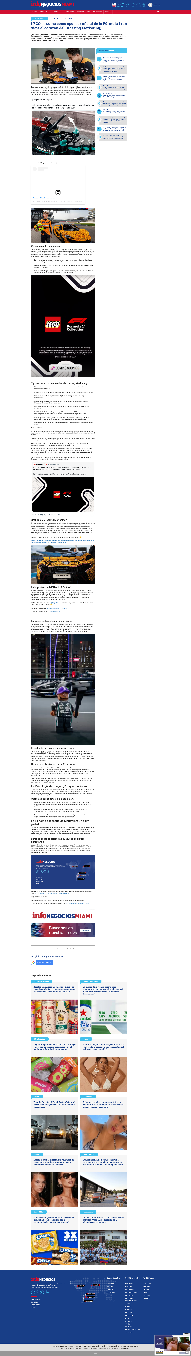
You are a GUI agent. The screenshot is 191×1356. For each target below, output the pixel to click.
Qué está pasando (39, 19)
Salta (127, 1318)
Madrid (146, 1289)
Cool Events (88, 1097)
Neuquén (128, 1312)
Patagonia (129, 1315)
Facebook (110, 1283)
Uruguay (146, 1298)
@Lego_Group (55, 603)
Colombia (147, 1286)
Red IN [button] (107, 12)
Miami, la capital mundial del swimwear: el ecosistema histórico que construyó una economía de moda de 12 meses (114, 111)
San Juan (128, 1321)
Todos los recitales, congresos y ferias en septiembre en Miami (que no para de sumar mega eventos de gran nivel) (114, 103)
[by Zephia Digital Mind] (95, 1353)
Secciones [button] (44, 12)
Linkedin (110, 1289)
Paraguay (146, 1295)
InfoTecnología (131, 1301)
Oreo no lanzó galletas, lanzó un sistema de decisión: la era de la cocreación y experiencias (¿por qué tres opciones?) (114, 129)
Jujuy (127, 1304)
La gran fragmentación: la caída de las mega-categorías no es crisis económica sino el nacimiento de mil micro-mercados (114, 79)
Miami (86, 1039)
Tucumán (128, 1332)
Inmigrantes (88, 1212)
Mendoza (128, 1309)
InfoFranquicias (131, 1292)
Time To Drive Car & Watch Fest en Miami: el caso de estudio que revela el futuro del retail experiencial (114, 95)
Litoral (128, 1307)
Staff (88, 12)
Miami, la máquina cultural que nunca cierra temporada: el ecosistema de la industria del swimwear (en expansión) (114, 87)
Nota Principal (39, 1039)
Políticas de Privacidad (99, 1346)
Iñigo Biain (135, 1346)
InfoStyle (129, 1298)
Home (34, 12)
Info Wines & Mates (41, 981)
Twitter (110, 1286)
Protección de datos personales (117, 1346)
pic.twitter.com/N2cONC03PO (57, 608)
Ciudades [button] (55, 12)
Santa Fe (128, 1327)
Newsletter (97, 12)
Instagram (111, 1292)
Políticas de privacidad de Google (101, 1348)
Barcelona (147, 1283)
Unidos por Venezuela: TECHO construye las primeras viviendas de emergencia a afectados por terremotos (114, 137)
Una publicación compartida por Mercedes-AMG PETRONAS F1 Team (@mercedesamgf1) (61, 201)
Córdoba (128, 1286)
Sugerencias (35, 1299)
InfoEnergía (129, 1289)
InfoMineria (129, 1295)
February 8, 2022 (54, 612)
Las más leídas (68, 12)
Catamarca (129, 1283)
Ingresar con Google (44, 962)
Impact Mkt (38, 1212)
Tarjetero (80, 12)
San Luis (128, 1324)
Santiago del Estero (132, 1330)
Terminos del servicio (118, 1348)
